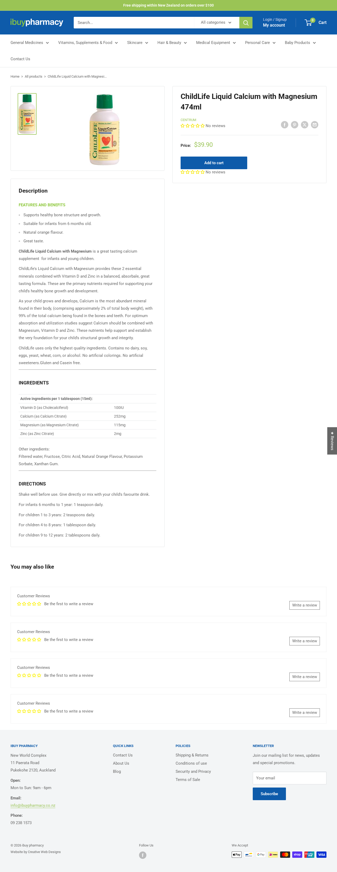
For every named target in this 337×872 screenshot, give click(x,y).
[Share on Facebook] (284, 124)
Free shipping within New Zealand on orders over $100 (168, 5)
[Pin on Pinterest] (294, 124)
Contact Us (20, 59)
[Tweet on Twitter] (304, 124)
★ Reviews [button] (332, 441)
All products (33, 76)
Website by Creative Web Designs (36, 852)
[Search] (245, 22)
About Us (121, 763)
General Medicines (27, 42)
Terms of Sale (188, 779)
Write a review (304, 605)
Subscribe (269, 793)
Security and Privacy (193, 771)
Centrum (188, 120)
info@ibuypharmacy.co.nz (33, 805)
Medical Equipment (213, 42)
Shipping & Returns (192, 755)
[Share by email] (314, 124)
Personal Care (257, 42)
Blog (117, 771)
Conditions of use (191, 763)
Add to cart (214, 162)
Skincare (134, 42)
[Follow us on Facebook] (142, 855)
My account (274, 25)
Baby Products (297, 42)
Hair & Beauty (169, 42)
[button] (193, 125)
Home (15, 76)
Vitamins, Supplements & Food (85, 42)
